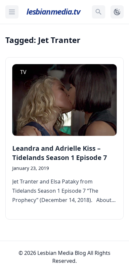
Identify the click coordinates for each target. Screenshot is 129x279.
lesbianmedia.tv (53, 11)
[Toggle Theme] (117, 12)
